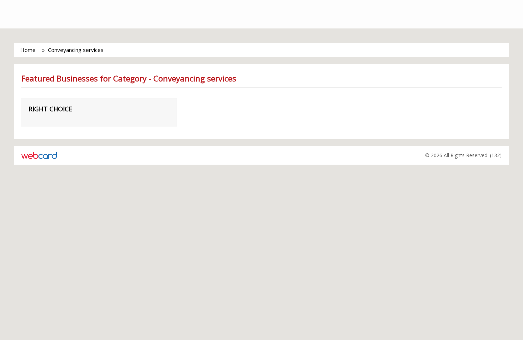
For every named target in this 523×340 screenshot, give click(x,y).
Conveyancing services (76, 49)
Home (28, 49)
